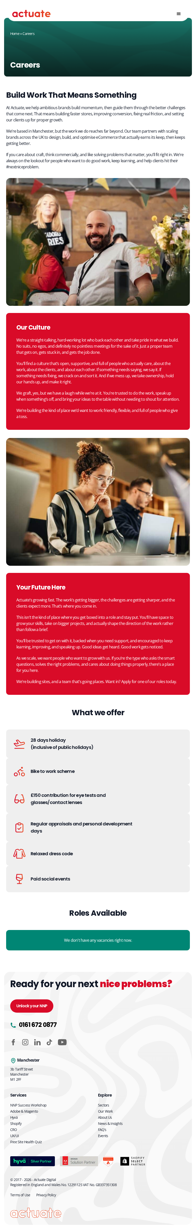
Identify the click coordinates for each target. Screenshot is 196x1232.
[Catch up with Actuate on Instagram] (25, 1042)
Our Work (105, 1111)
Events (103, 1135)
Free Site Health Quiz (26, 1141)
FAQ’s (102, 1129)
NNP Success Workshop (28, 1105)
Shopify (15, 1123)
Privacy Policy (46, 1194)
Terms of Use (20, 1194)
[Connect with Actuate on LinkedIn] (37, 1042)
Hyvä (14, 1117)
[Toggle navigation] (179, 13)
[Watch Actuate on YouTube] (62, 1042)
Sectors (103, 1105)
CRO (13, 1129)
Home (14, 33)
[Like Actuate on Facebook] (13, 1042)
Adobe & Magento (24, 1111)
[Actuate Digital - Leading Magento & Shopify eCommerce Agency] (31, 13)
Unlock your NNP (31, 1006)
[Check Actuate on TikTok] (49, 1042)
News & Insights (110, 1123)
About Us (105, 1117)
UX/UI (14, 1135)
